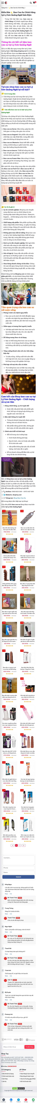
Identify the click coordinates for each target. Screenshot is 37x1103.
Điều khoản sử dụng (8, 1073)
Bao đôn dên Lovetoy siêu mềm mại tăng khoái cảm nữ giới (9, 697)
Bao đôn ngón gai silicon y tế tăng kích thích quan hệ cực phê (9, 641)
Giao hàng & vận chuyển (27, 1073)
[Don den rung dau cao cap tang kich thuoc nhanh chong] (9, 797)
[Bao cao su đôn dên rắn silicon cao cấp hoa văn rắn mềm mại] (27, 518)
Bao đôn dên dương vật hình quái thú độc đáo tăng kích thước (9, 529)
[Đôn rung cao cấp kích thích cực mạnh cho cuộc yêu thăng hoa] (27, 825)
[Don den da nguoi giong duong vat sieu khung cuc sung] (27, 769)
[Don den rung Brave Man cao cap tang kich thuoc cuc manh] (9, 713)
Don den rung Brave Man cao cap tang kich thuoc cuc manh (9, 725)
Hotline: (10, 1066)
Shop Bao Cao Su (20, 498)
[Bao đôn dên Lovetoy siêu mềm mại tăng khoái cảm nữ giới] (9, 685)
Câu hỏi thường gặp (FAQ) (27, 1079)
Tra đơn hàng (29, 1047)
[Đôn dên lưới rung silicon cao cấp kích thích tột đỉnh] (27, 685)
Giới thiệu (5, 1079)
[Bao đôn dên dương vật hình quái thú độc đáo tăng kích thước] (9, 518)
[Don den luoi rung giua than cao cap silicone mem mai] (27, 797)
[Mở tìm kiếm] (30, 3)
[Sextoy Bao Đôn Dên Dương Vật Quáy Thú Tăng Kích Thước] (9, 546)
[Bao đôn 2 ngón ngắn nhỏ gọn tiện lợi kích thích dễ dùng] (9, 601)
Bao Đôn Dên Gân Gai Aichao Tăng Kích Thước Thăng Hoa (27, 669)
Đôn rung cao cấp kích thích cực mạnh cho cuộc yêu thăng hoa (27, 836)
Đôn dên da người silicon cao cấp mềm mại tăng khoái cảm (9, 780)
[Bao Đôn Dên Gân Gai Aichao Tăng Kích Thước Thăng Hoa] (27, 657)
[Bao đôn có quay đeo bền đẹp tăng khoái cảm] (27, 573)
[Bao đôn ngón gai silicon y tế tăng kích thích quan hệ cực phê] (9, 629)
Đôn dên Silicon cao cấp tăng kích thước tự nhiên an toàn (27, 753)
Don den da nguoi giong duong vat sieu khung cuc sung (27, 780)
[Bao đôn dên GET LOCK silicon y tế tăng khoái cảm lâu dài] (9, 741)
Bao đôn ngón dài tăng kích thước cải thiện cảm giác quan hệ (27, 613)
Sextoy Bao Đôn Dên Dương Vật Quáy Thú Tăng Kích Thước (9, 557)
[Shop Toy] (7, 3)
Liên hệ (4, 1081)
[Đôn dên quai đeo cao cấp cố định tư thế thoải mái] (9, 825)
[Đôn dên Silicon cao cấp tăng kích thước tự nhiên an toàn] (27, 741)
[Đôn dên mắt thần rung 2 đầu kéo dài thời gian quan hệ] (27, 713)
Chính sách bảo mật (8, 1076)
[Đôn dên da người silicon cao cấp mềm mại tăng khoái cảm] (9, 769)
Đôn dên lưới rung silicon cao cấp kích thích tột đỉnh (28, 697)
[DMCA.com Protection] (18, 1088)
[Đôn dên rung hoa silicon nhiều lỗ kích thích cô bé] (27, 546)
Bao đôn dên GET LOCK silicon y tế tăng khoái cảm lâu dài (9, 753)
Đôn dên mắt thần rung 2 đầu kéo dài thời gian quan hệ (27, 725)
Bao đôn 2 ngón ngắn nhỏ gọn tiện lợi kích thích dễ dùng (9, 613)
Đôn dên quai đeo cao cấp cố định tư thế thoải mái (9, 836)
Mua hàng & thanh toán (27, 1076)
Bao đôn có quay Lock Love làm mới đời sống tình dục (9, 669)
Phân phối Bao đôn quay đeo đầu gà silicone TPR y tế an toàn (9, 585)
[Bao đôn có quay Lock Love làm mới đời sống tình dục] (9, 657)
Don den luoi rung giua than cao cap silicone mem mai (27, 808)
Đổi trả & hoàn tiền (25, 1081)
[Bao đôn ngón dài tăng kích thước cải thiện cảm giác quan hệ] (27, 601)
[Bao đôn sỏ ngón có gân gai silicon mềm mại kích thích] (27, 629)
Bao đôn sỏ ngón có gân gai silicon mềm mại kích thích (28, 641)
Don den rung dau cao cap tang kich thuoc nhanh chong (9, 808)
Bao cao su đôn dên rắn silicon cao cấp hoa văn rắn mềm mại (27, 529)
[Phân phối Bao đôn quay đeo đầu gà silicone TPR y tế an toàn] (9, 573)
